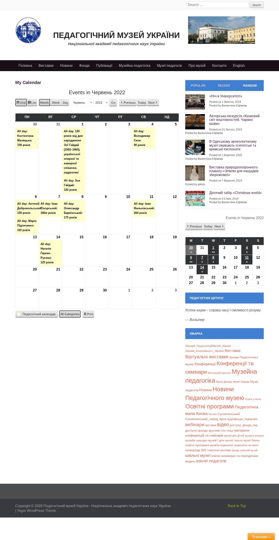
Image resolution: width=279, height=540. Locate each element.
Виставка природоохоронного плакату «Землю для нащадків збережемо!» (234, 171)
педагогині (226, 445)
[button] (128, 102)
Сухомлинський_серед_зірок (205, 419)
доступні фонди (196, 430)
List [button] (32, 103)
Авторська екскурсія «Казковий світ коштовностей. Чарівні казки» (234, 119)
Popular (198, 85)
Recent (224, 85)
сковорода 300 (195, 450)
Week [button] (56, 102)
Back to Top (237, 506)
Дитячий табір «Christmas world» (235, 193)
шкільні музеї (198, 455)
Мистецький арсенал (219, 373)
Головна (25, 65)
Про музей (197, 65)
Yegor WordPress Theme (36, 511)
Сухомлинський (229, 414)
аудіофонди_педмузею (242, 419)
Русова (213, 414)
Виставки (46, 65)
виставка (210, 425)
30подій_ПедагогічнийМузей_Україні (208, 346)
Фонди (84, 65)
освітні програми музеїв (202, 445)
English (239, 65)
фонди (235, 450)
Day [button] (65, 102)
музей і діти (216, 440)
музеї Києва (251, 440)
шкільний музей (248, 450)
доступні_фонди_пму (244, 425)
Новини (66, 65)
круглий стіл (217, 430)
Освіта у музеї (253, 399)
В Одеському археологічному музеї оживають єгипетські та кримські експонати (233, 145)
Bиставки (233, 351)
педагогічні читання (246, 445)
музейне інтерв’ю (254, 435)
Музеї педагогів (169, 65)
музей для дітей (234, 435)
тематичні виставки (219, 450)
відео (223, 424)
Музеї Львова (241, 381)
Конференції (205, 364)
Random (250, 85)
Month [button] (44, 102)
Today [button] (142, 102)
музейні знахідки (196, 440)
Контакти (219, 65)
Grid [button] (21, 103)
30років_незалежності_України (204, 351)
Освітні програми (209, 406)
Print (88, 315)
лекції (229, 430)
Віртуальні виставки (206, 356)
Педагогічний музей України (116, 35)
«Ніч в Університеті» (225, 96)
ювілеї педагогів (211, 461)
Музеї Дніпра (224, 381)
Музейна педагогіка (134, 65)
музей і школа (234, 440)
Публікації (104, 65)
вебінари (194, 424)
